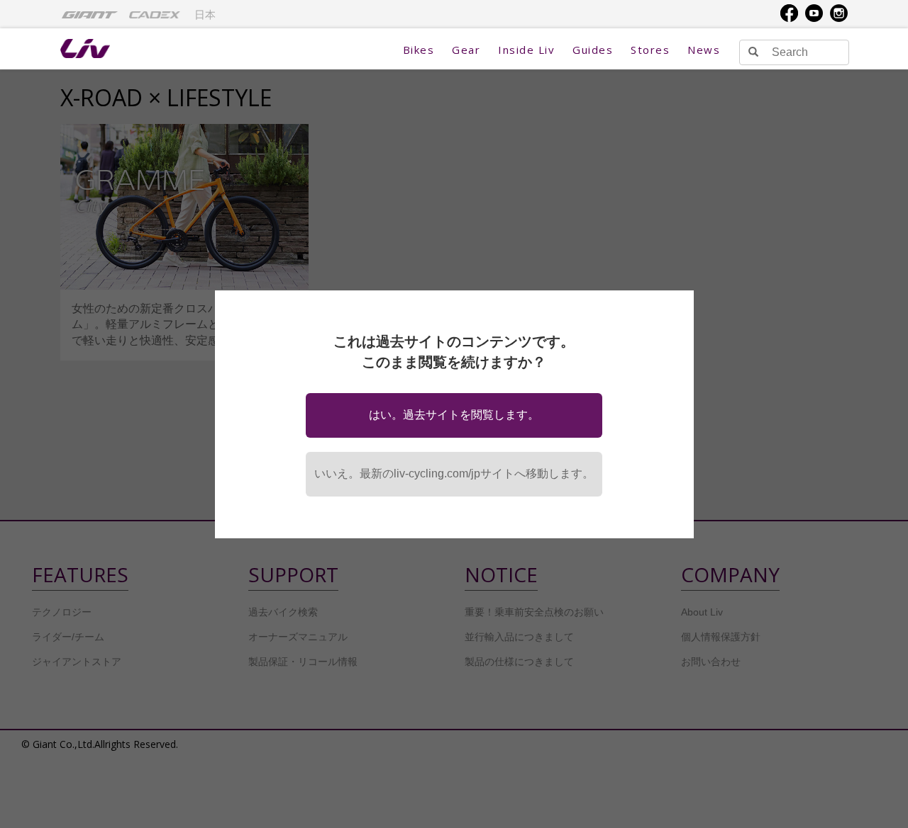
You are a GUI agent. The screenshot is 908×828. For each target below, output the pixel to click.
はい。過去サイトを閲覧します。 (454, 415)
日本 (205, 15)
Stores (650, 49)
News (703, 49)
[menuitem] (90, 14)
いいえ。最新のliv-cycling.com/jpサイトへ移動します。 (454, 473)
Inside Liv (526, 49)
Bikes (419, 49)
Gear (466, 49)
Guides (592, 49)
